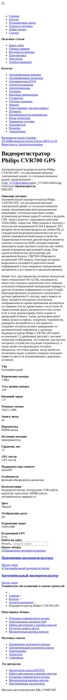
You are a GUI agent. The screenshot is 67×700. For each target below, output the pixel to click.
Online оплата (17, 29)
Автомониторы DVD (22, 81)
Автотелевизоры (19, 88)
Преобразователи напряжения (28, 114)
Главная (14, 16)
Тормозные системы (22, 121)
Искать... (7, 543)
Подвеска (15, 111)
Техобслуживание (20, 62)
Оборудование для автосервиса (29, 108)
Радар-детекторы (19, 118)
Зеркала (14, 104)
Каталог (14, 19)
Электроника (17, 131)
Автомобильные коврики (25, 74)
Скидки (14, 32)
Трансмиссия (17, 124)
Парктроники (17, 55)
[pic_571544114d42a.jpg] (17, 182)
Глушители (16, 98)
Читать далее (9, 564)
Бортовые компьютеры (23, 94)
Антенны (15, 91)
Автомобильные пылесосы (26, 78)
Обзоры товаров (19, 48)
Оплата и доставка (21, 26)
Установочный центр (22, 22)
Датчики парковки (21, 101)
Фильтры (14, 128)
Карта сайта (16, 45)
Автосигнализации (21, 84)
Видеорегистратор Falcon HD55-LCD (33, 141)
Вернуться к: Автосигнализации (22, 144)
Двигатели (16, 58)
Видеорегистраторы (21, 52)
